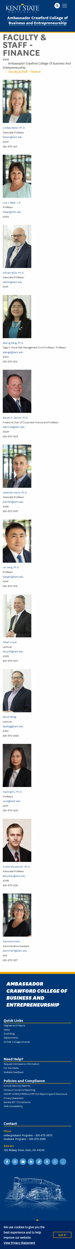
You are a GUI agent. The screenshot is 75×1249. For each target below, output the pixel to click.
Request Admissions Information (21, 1064)
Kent (6, 59)
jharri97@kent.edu (13, 502)
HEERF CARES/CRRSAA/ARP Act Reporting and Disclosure (35, 1094)
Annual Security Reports (17, 1085)
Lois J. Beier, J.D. (12, 202)
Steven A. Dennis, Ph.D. (15, 417)
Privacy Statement (14, 1098)
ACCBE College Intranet (17, 1042)
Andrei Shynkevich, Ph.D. (16, 866)
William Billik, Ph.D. (13, 273)
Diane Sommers (11, 941)
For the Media (11, 1068)
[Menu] (64, 6)
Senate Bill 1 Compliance (17, 1102)
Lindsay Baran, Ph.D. (14, 128)
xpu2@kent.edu (11, 801)
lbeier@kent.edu (12, 212)
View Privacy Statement (19, 1242)
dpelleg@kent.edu (13, 726)
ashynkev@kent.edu (14, 876)
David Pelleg (9, 717)
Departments (11, 1037)
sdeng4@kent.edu (13, 352)
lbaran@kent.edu (12, 137)
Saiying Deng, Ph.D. (13, 343)
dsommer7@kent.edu (15, 950)
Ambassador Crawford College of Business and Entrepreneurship (37, 20)
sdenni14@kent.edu (14, 427)
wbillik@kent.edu (12, 282)
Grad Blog (9, 1033)
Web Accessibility (13, 1106)
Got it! (62, 1234)
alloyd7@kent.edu (13, 651)
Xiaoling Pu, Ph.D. (12, 792)
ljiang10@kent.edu (13, 577)
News (7, 1029)
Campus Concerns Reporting (19, 1090)
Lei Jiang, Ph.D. (11, 567)
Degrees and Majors (14, 1025)
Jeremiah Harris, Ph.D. (15, 492)
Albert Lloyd (9, 642)
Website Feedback (14, 1072)
